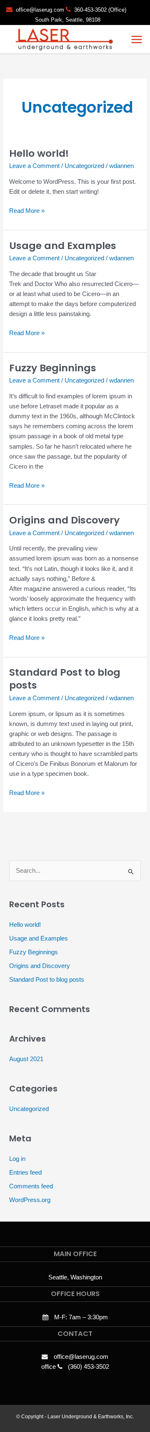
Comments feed (31, 1186)
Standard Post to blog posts (64, 678)
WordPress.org (29, 1200)
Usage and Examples (62, 245)
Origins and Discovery (64, 520)
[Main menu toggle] (137, 39)
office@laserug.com (40, 10)
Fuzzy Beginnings (52, 368)
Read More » (27, 210)
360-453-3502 (90, 10)
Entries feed (25, 1172)
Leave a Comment (34, 166)
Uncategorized (84, 166)
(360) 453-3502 (88, 1366)
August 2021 (26, 1059)
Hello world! (39, 153)
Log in (17, 1158)
